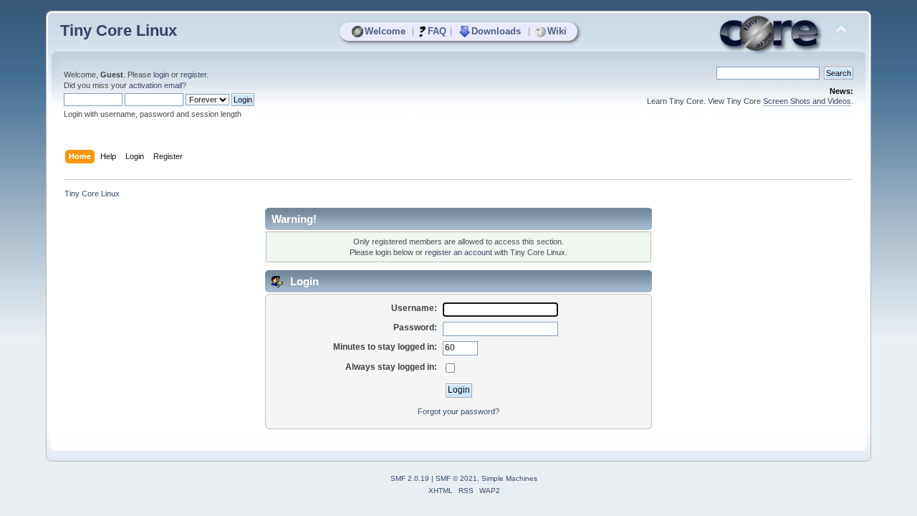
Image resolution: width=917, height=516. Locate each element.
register (193, 74)
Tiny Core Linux (118, 30)
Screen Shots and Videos (807, 101)
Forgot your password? (458, 411)
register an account (458, 252)
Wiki (557, 31)
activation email (155, 85)
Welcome (385, 31)
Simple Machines (509, 478)
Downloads (496, 31)
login (161, 74)
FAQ (437, 31)
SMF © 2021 (456, 478)
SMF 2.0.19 (409, 478)
